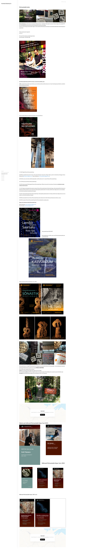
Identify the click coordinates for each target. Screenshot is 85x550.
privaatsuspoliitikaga (46, 412)
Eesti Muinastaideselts (5, 172)
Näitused (2, 175)
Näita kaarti (42, 414)
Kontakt (2, 180)
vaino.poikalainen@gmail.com (44, 176)
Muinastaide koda (4, 173)
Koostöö (2, 177)
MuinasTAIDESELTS (6, 3)
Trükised (2, 176)
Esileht (2, 171)
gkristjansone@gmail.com (27, 176)
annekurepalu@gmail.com (28, 205)
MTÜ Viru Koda (63, 1)
